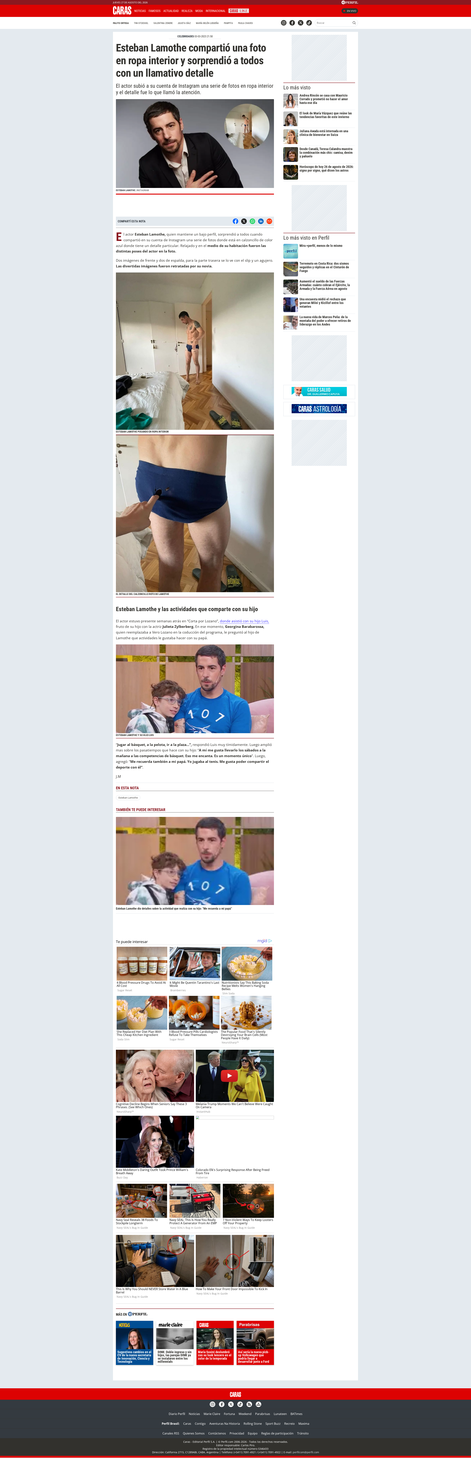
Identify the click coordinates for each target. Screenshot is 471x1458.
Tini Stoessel (141, 23)
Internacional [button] (216, 11)
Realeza (187, 11)
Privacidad (237, 1433)
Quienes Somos (194, 1433)
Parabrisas (262, 1414)
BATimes (296, 1414)
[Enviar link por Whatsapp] (252, 221)
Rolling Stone (253, 1424)
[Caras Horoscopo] (319, 412)
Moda (199, 11)
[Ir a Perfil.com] (349, 3)
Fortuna (229, 1414)
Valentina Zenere (163, 23)
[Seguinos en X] (300, 23)
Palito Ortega (121, 23)
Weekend (245, 1414)
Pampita (228, 23)
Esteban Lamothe (128, 797)
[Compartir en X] (244, 221)
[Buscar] (354, 23)
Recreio (289, 1424)
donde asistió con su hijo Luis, (244, 620)
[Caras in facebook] (292, 23)
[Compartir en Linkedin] (261, 221)
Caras (187, 1424)
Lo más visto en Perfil (306, 238)
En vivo (351, 11)
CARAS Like (239, 10)
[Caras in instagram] (283, 23)
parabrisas (255, 1325)
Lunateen (280, 1414)
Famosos (154, 11)
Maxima (303, 1424)
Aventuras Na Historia (224, 1424)
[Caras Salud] (319, 395)
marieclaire (175, 1325)
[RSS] (249, 1404)
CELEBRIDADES (185, 36)
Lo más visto (297, 87)
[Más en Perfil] (137, 1314)
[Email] (269, 221)
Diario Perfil (177, 1414)
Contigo (200, 1424)
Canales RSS (170, 1433)
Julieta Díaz (184, 23)
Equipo (253, 1433)
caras (215, 1325)
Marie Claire (212, 1414)
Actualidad (171, 11)
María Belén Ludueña (207, 23)
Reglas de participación (277, 1433)
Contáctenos (217, 1433)
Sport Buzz (273, 1424)
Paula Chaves (245, 23)
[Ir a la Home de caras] (122, 13)
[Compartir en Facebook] (235, 221)
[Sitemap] (258, 1404)
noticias (134, 1325)
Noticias (140, 11)
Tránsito (303, 1433)
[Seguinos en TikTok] (309, 23)
